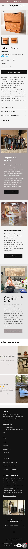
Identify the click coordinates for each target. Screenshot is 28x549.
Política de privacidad (8, 543)
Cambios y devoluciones (10, 469)
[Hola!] (24, 545)
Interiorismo (6, 449)
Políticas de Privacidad (9, 466)
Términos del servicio (21, 543)
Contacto (6, 452)
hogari (12, 539)
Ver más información (13, 256)
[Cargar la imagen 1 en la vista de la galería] (5, 40)
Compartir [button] (6, 120)
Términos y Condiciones (10, 462)
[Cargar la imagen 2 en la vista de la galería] (14, 40)
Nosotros (5, 445)
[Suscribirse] (23, 526)
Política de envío (8, 545)
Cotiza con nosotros (9, 496)
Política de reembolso (16, 541)
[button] (3, 5)
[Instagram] (6, 5)
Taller (4, 442)
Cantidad (3, 63)
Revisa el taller (11, 192)
